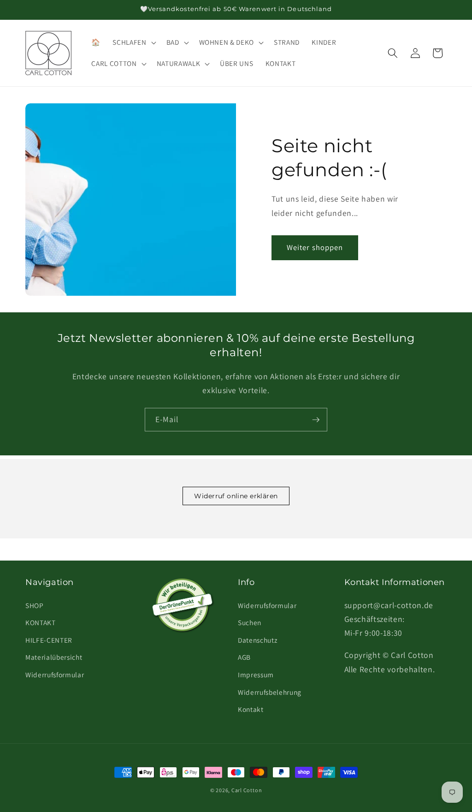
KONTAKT (40, 622)
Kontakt (251, 709)
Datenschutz (257, 640)
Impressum (256, 674)
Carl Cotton (246, 790)
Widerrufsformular (54, 674)
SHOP (34, 605)
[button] (133, 42)
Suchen (249, 622)
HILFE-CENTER (48, 640)
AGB (244, 657)
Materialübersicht (53, 657)
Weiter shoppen (315, 247)
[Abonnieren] (316, 420)
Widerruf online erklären (235, 496)
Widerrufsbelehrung (269, 692)
